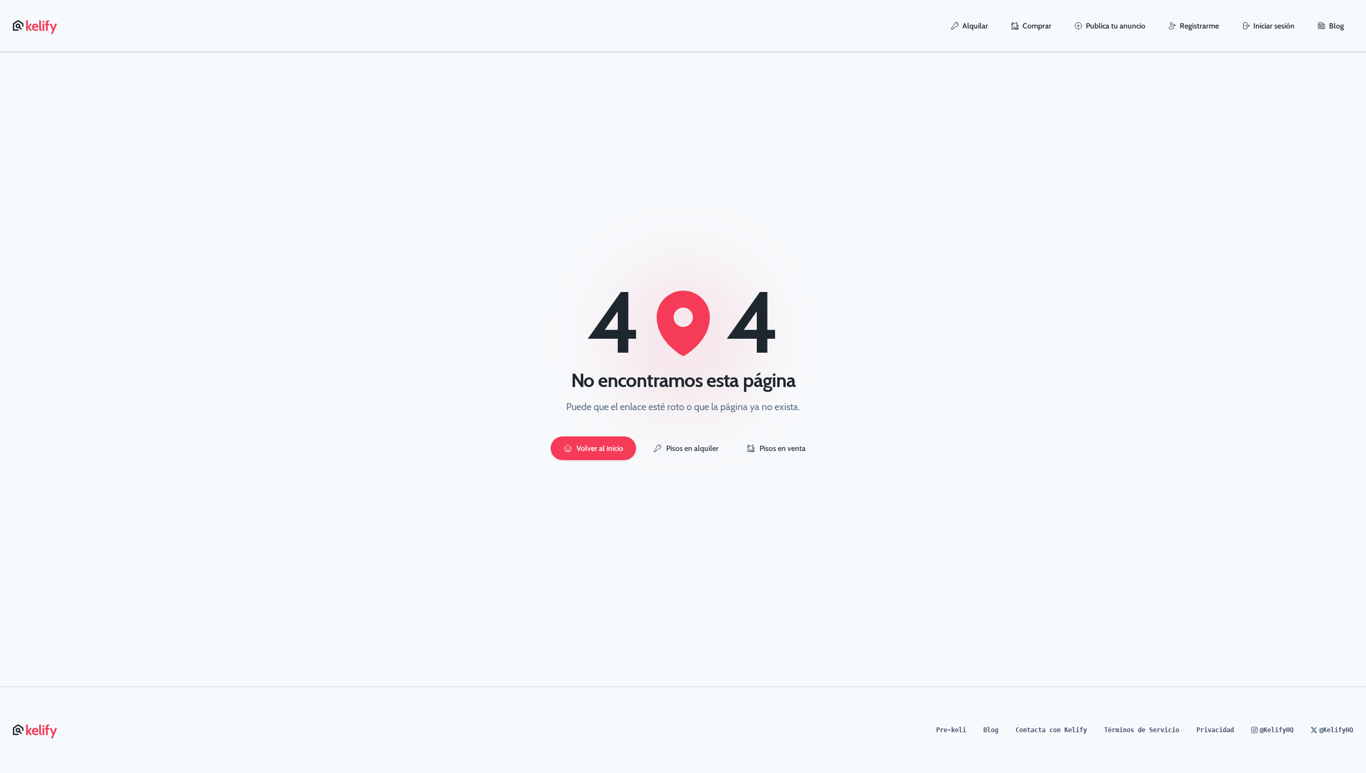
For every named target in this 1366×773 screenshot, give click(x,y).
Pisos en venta (782, 448)
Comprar (1036, 26)
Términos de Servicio (1141, 730)
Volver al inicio (599, 448)
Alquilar (975, 26)
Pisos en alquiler (692, 448)
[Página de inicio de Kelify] (36, 25)
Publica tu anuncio (1115, 26)
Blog (1336, 26)
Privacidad (1215, 730)
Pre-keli (951, 730)
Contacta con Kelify (1051, 730)
